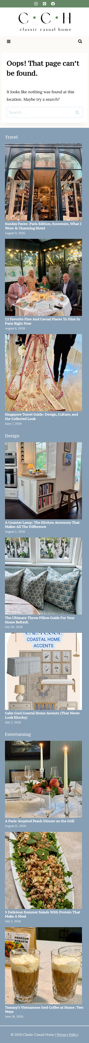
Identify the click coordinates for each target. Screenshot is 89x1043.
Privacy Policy (67, 1034)
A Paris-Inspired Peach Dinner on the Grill (39, 821)
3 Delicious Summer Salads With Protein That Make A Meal (42, 914)
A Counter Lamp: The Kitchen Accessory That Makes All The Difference (42, 524)
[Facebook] (53, 3)
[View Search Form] (80, 41)
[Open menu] (9, 41)
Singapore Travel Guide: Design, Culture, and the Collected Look (41, 416)
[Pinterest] (44, 3)
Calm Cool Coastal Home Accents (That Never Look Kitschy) (42, 715)
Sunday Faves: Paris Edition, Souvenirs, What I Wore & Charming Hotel (43, 226)
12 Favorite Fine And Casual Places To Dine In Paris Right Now (42, 321)
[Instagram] (36, 3)
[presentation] (43, 182)
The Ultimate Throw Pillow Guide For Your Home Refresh (40, 620)
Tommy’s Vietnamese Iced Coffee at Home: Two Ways (44, 1009)
